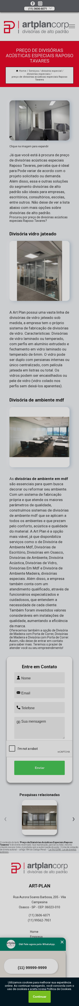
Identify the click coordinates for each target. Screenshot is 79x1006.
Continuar (39, 996)
